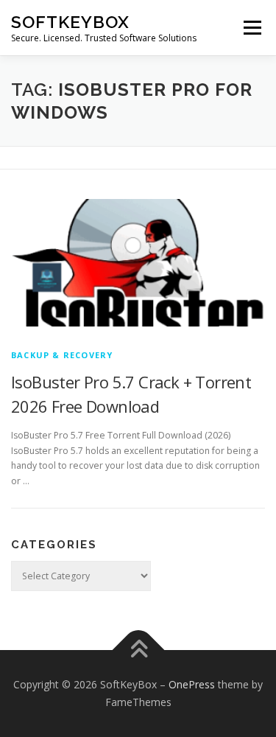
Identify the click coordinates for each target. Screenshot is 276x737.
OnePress (192, 684)
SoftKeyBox (70, 22)
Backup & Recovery (62, 354)
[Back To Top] (138, 650)
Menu (251, 27)
